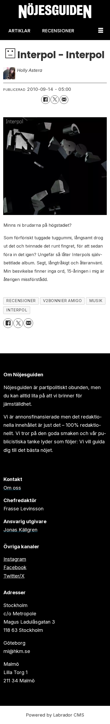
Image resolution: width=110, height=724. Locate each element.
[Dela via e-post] (64, 99)
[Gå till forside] (55, 10)
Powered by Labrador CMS (55, 715)
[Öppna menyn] (101, 31)
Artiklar (19, 30)
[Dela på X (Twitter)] (54, 99)
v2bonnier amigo (62, 300)
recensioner (21, 300)
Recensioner (58, 30)
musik (96, 300)
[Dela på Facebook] (45, 99)
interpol (16, 310)
